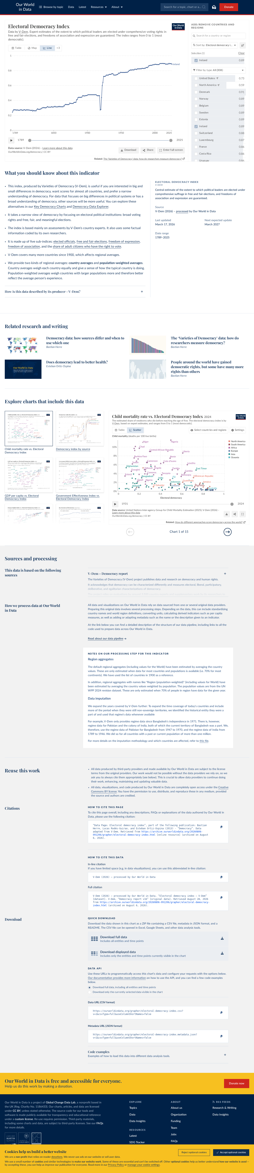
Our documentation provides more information (117, 978)
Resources (97, 7)
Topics (133, 1108)
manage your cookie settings (143, 1165)
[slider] (30, 140)
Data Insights (137, 1121)
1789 (21, 140)
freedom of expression (124, 241)
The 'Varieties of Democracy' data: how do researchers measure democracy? (142, 159)
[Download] (227, 514)
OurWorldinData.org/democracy (25, 152)
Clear (241, 53)
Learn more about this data (57, 148)
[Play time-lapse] (11, 140)
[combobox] (184, 7)
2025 (180, 140)
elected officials (64, 241)
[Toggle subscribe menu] (214, 7)
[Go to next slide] (228, 532)
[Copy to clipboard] (217, 827)
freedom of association (24, 246)
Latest (82, 7)
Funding (176, 1121)
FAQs (99, 1123)
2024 (241, 504)
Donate (228, 7)
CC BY (47, 152)
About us (176, 1108)
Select (210, 430)
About (115, 7)
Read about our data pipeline (105, 638)
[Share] (235, 514)
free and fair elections (92, 241)
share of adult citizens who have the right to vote (87, 246)
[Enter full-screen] (243, 514)
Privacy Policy (116, 1165)
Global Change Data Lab (60, 1102)
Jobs (173, 1134)
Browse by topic (53, 7)
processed (182, 211)
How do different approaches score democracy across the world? (208, 522)
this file (204, 741)
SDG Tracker (137, 1142)
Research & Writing (224, 1108)
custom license (24, 1119)
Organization (179, 1114)
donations (57, 1157)
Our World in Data (25, 7)
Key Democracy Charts (50, 206)
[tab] (17, 48)
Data (71, 7)
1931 (125, 504)
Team (174, 1128)
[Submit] (203, 7)
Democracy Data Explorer (90, 206)
